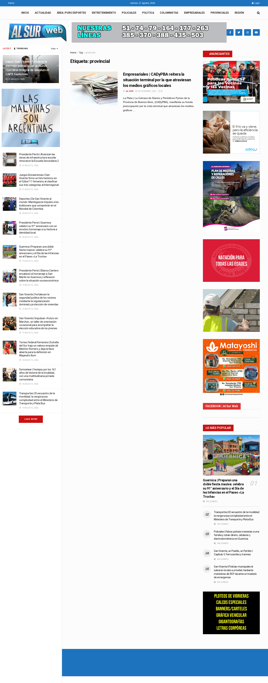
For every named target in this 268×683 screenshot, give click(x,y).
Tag (81, 52)
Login (257, 3)
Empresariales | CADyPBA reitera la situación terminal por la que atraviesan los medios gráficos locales (157, 80)
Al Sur (129, 91)
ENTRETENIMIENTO (104, 12)
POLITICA (148, 12)
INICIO (25, 12)
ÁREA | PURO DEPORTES (71, 12)
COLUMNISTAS (169, 12)
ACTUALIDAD (43, 12)
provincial (90, 52)
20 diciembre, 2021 (146, 91)
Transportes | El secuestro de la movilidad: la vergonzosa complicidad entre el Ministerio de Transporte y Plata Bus (237, 516)
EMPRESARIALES (194, 12)
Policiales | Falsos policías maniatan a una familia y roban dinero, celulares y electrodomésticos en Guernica (236, 535)
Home (11, 3)
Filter (53, 49)
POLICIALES (129, 12)
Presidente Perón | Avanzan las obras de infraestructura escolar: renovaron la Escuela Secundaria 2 (39, 157)
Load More (30, 419)
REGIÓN (239, 12)
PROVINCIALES (220, 12)
